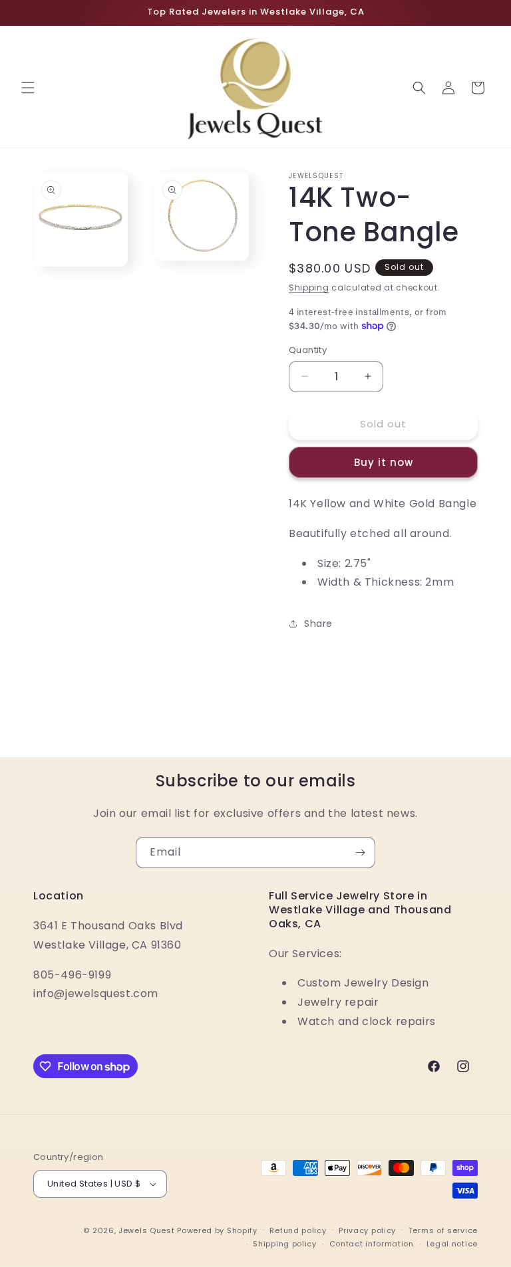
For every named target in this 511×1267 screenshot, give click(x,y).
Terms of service (443, 1230)
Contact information (371, 1243)
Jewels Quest (146, 1230)
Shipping (309, 287)
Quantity (308, 350)
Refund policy (297, 1230)
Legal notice (452, 1243)
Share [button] (318, 623)
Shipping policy (285, 1243)
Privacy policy (367, 1230)
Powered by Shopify (217, 1230)
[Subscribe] (360, 852)
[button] (28, 87)
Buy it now (383, 462)
